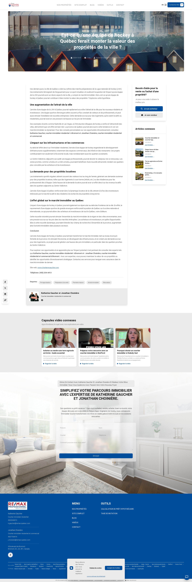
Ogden (163, 566)
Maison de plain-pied (19, 568)
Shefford (170, 564)
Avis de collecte (98, 580)
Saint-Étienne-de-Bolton (59, 564)
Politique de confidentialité (86, 580)
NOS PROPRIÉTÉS (79, 509)
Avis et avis (121, 580)
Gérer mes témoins (131, 580)
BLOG (74, 518)
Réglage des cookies (96, 568)
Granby (48, 564)
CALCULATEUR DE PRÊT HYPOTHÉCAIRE (117, 509)
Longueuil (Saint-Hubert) (21, 566)
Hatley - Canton (145, 564)
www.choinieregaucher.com (48, 267)
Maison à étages (46, 568)
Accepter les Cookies (113, 568)
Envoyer (96, 456)
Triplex (37, 568)
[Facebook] (165, 5)
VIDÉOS (75, 522)
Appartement (62, 568)
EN (163, 5)
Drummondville (125, 566)
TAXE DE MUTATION (109, 513)
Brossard (156, 566)
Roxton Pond (178, 564)
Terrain (54, 568)
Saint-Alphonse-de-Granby (158, 564)
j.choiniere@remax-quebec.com (19, 540)
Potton (42, 564)
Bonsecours (33, 566)
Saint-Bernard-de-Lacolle (138, 566)
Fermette (30, 568)
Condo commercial (130, 568)
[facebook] (42, 300)
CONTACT (76, 527)
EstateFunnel (63, 580)
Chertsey (149, 566)
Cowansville (49, 566)
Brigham (41, 566)
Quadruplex (141, 568)
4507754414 (12, 537)
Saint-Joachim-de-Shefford (31, 564)
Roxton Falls (18, 564)
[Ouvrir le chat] (187, 577)
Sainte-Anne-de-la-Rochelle (131, 564)
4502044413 (12, 520)
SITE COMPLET (78, 513)
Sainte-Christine (60, 566)
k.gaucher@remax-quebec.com (19, 523)
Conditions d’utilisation (110, 580)
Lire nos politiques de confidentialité (96, 576)
